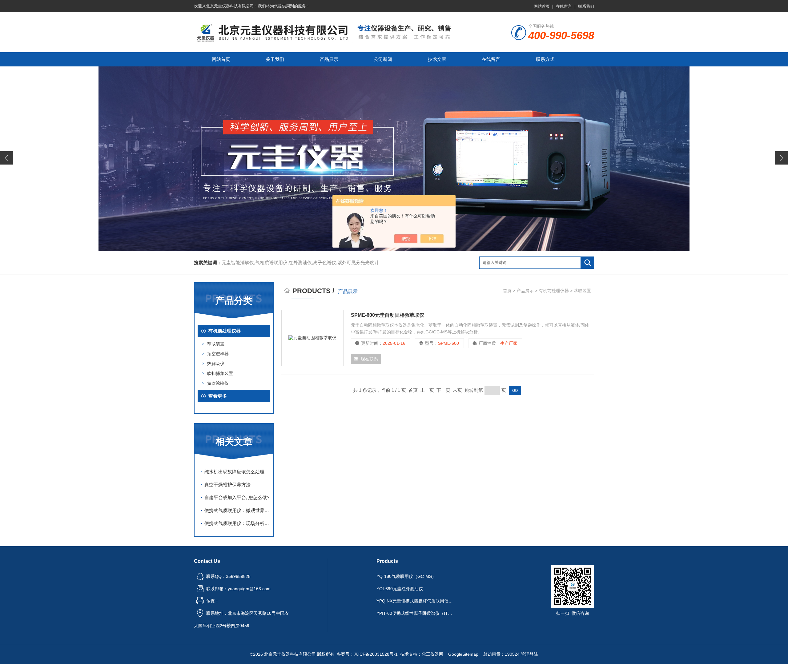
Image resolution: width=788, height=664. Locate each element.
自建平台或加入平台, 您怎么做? (236, 497)
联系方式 (545, 59)
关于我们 (275, 59)
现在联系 (369, 358)
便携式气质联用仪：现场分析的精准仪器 (237, 523)
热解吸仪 (215, 363)
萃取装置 (215, 343)
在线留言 (564, 6)
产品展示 (329, 59)
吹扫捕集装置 (220, 373)
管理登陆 (529, 654)
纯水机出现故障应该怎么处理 (234, 471)
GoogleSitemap (463, 654)
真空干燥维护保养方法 (227, 484)
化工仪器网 (432, 654)
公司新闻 (383, 59)
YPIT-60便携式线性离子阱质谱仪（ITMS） (414, 613)
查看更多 (217, 396)
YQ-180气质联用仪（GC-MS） (406, 576)
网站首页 (542, 6)
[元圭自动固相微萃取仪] (312, 338)
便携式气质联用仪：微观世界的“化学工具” (237, 510)
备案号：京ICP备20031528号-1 (367, 654)
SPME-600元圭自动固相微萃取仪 (387, 315)
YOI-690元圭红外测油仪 (399, 588)
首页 (507, 290)
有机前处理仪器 (224, 330)
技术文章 (437, 59)
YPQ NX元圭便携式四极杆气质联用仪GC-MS (414, 600)
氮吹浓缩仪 (218, 383)
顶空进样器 (218, 353)
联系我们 (586, 6)
